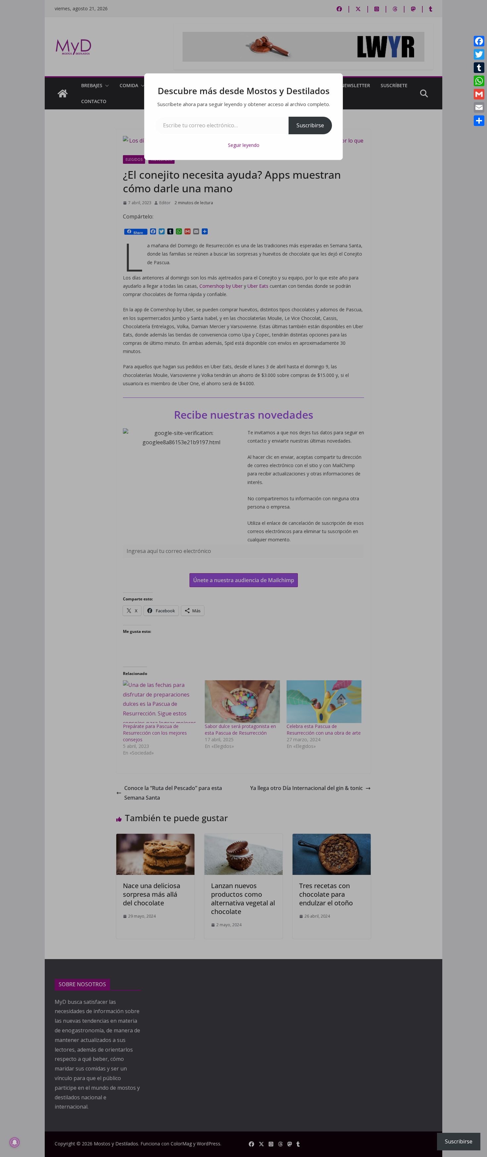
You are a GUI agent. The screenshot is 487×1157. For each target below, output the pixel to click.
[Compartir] (479, 120)
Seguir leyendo (243, 145)
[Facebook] (479, 41)
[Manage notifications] (14, 1142)
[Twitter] (479, 54)
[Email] (479, 107)
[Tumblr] (479, 67)
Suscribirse (310, 125)
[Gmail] (479, 94)
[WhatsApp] (479, 81)
